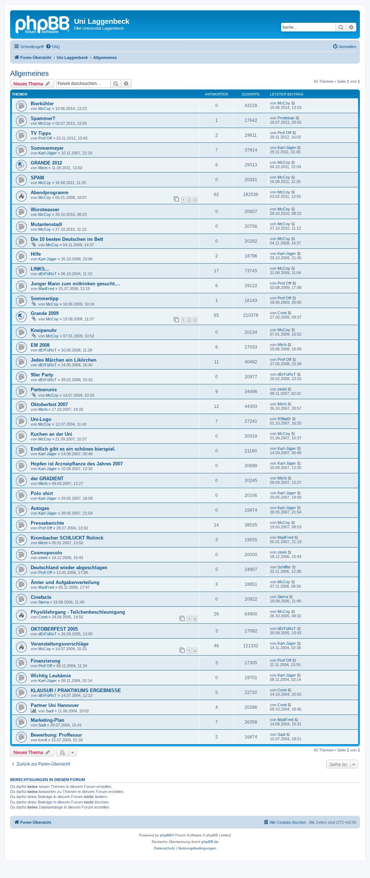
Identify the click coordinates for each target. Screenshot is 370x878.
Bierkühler (42, 103)
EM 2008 (40, 345)
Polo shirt (42, 493)
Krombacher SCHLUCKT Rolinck (67, 538)
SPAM (37, 177)
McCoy (44, 108)
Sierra (43, 602)
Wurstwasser (45, 209)
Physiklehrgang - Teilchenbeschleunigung (78, 612)
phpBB (166, 835)
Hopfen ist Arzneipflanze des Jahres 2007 (77, 463)
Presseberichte (47, 523)
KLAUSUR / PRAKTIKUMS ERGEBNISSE (76, 690)
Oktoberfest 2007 (49, 404)
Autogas (40, 508)
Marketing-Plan (47, 720)
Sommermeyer (47, 148)
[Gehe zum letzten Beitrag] (293, 103)
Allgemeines (29, 73)
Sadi (49, 711)
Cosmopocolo (46, 552)
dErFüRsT (47, 274)
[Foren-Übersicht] (43, 23)
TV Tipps (41, 133)
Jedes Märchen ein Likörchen (63, 360)
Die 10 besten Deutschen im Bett (67, 239)
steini (282, 389)
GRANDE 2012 (46, 163)
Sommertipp (45, 298)
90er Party (42, 375)
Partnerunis (44, 389)
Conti (282, 313)
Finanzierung (45, 661)
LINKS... (40, 269)
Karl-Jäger (47, 153)
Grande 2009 (45, 313)
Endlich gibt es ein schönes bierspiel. (73, 449)
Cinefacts (41, 597)
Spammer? (43, 118)
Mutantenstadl (46, 224)
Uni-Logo (41, 419)
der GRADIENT (47, 478)
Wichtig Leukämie (51, 675)
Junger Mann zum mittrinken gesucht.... (75, 283)
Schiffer (284, 567)
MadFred (46, 288)
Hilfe (36, 254)
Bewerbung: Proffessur (56, 735)
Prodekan (286, 118)
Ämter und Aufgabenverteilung (65, 582)
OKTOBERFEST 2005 (54, 629)
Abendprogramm (50, 192)
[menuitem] (53, 46)
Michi (42, 168)
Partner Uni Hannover (55, 705)
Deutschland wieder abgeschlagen (69, 567)
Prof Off (45, 138)
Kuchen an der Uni (51, 434)
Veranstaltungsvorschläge (60, 644)
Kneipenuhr (44, 330)
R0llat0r (284, 419)
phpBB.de (210, 842)
